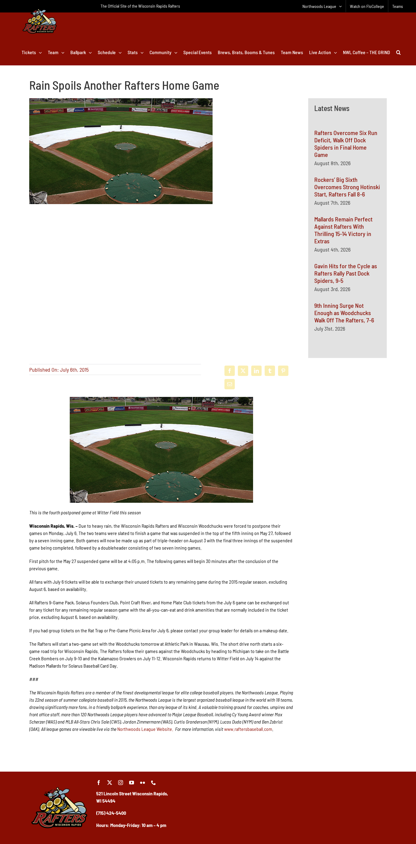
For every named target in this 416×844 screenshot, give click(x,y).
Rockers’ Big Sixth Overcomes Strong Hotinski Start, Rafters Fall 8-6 (347, 187)
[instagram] (120, 782)
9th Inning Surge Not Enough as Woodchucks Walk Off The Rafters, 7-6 (344, 313)
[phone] (153, 782)
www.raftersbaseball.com (248, 729)
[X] (243, 370)
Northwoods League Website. (145, 729)
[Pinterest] (283, 370)
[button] (398, 52)
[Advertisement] (347, 435)
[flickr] (142, 782)
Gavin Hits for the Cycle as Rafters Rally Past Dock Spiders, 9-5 (345, 273)
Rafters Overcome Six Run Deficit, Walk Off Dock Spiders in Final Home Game (345, 143)
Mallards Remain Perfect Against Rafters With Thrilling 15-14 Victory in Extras (343, 230)
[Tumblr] (270, 370)
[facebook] (98, 782)
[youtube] (131, 782)
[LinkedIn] (256, 370)
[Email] (229, 384)
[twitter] (109, 782)
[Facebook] (229, 370)
